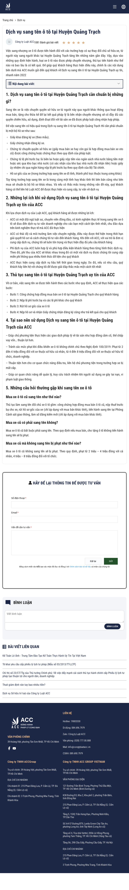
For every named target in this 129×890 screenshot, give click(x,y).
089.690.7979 (76, 753)
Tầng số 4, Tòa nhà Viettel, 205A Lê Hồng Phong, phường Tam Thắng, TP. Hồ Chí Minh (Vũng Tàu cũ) (87, 835)
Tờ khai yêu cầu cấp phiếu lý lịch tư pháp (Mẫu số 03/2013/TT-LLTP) (39, 664)
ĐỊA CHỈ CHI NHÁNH (18, 779)
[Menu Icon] (114, 7)
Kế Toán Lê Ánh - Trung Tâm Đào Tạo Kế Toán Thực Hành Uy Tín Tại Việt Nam (44, 655)
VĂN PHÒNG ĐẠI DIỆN (73, 779)
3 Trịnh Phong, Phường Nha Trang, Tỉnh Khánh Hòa (87, 864)
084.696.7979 (78, 727)
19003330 (75, 721)
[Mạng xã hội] (9, 749)
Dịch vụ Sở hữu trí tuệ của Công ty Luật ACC (26, 693)
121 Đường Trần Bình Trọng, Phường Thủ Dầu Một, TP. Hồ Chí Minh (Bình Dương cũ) (87, 787)
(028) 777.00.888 (82, 740)
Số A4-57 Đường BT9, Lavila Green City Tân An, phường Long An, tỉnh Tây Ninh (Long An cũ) (85, 825)
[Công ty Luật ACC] (8, 7)
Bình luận (112, 626)
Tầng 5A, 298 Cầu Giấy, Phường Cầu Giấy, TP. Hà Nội (88, 842)
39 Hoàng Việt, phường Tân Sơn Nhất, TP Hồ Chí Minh (33, 741)
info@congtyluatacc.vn (79, 747)
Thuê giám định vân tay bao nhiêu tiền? (24, 684)
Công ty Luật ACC (24, 41)
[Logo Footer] (24, 723)
